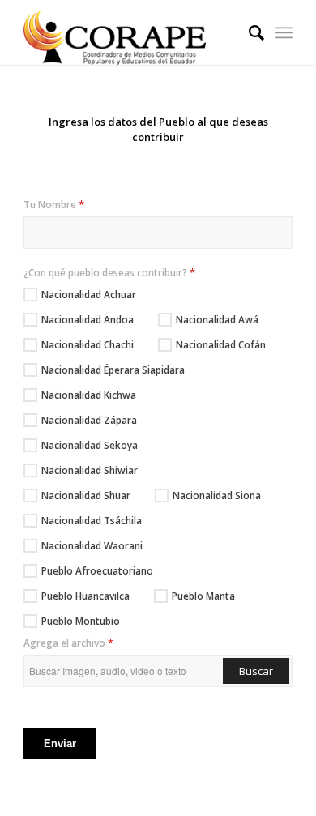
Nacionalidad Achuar (88, 294)
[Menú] (284, 32)
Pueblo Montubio (80, 621)
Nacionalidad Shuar (85, 495)
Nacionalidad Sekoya (89, 445)
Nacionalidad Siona (217, 495)
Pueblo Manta (203, 596)
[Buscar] (248, 32)
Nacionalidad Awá (217, 320)
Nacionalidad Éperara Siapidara (113, 370)
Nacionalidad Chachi (87, 345)
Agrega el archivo (68, 642)
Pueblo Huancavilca (85, 596)
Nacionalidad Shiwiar (89, 470)
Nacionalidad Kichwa (88, 395)
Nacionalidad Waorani (92, 546)
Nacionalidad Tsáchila (91, 521)
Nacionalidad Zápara (89, 420)
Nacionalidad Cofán (221, 345)
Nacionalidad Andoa (87, 320)
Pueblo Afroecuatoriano (97, 571)
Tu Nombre (53, 204)
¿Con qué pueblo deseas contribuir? (109, 272)
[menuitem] (248, 32)
